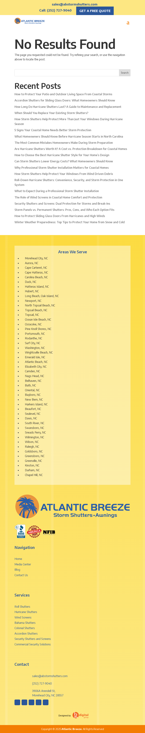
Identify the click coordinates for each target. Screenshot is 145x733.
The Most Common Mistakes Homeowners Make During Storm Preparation (63, 142)
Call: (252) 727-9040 (55, 10)
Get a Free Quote (95, 11)
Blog (17, 569)
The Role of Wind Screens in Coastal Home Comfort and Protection (58, 197)
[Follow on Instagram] (17, 702)
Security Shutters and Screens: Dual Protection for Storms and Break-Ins (62, 203)
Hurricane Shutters (25, 612)
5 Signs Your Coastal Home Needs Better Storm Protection (52, 130)
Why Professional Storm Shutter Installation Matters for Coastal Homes (61, 167)
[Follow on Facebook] (24, 702)
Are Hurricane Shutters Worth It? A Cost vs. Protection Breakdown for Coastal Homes (70, 149)
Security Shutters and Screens (32, 639)
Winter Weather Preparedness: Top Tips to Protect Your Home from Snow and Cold (69, 222)
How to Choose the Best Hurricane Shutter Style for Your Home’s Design (61, 155)
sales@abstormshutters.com (74, 4)
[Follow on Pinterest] (31, 702)
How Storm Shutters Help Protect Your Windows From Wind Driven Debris (63, 174)
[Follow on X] (38, 702)
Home (18, 559)
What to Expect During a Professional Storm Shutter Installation (56, 191)
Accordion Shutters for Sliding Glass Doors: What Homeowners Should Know (64, 100)
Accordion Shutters (26, 633)
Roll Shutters (22, 606)
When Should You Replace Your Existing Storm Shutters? (51, 113)
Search (125, 72)
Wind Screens (22, 617)
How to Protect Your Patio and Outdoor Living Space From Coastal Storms (63, 94)
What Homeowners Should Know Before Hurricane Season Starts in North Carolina (68, 136)
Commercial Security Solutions (32, 644)
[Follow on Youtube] (45, 702)
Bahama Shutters (25, 622)
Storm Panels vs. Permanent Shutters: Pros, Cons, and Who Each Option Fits (64, 210)
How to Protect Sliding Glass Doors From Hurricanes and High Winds (59, 216)
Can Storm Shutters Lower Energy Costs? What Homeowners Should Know (63, 161)
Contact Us (21, 575)
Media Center (22, 564)
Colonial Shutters (24, 628)
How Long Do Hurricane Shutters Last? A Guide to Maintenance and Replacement (67, 107)
